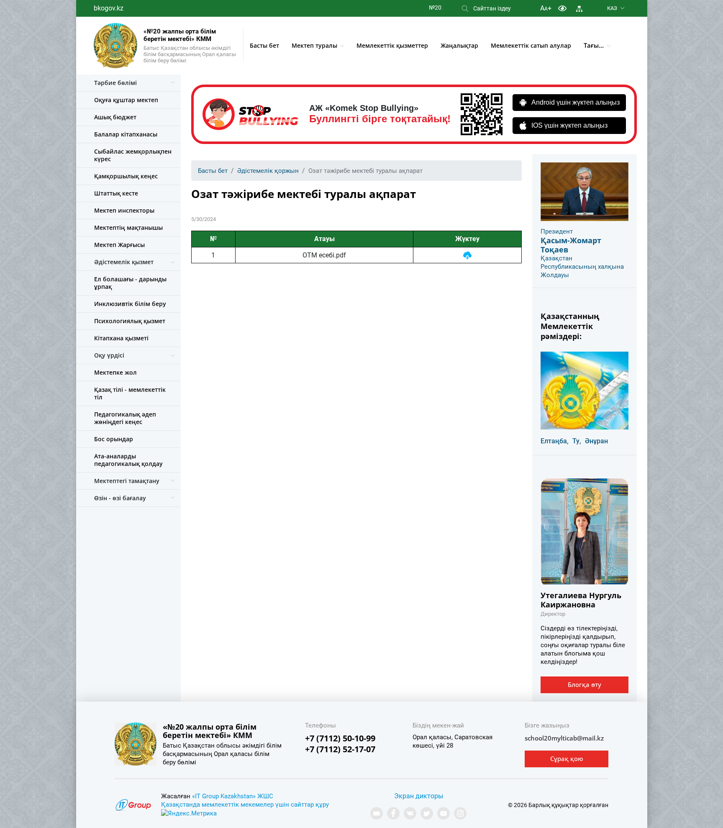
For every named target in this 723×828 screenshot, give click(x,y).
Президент (557, 231)
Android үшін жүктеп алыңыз (575, 102)
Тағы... (594, 45)
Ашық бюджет (115, 117)
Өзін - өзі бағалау (120, 498)
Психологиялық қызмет (129, 321)
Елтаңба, (555, 441)
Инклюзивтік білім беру (130, 304)
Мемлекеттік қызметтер (392, 45)
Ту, (576, 441)
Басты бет (264, 45)
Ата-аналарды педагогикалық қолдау (128, 460)
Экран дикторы (418, 796)
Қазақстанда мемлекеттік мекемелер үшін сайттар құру (245, 804)
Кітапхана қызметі (121, 338)
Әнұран (596, 441)
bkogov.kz (108, 8)
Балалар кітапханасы (125, 134)
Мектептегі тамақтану (126, 481)
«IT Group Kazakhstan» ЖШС (232, 796)
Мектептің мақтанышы (128, 227)
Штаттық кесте (116, 193)
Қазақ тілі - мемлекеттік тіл (130, 393)
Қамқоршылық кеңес (126, 176)
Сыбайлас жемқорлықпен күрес (133, 155)
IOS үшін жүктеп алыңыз (569, 125)
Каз (612, 8)
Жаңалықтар (459, 45)
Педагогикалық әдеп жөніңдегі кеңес (125, 418)
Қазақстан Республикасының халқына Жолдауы (582, 267)
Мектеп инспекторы (124, 210)
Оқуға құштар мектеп (126, 100)
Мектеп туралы (314, 45)
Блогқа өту (584, 684)
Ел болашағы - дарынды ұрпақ (130, 283)
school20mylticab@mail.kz (564, 738)
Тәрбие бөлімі (115, 83)
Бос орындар (113, 439)
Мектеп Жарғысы (119, 245)
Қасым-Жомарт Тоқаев (571, 245)
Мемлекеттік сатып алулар (531, 45)
